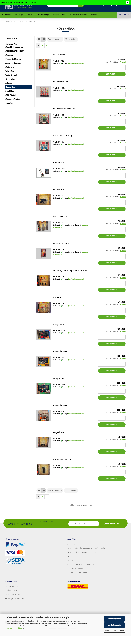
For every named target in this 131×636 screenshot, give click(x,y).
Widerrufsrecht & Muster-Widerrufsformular (87, 548)
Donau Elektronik (13, 59)
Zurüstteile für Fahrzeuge (38, 15)
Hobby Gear (10, 87)
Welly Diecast (11, 75)
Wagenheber (59, 432)
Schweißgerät (59, 55)
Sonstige (9, 103)
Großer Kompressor (62, 459)
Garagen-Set (58, 324)
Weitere (94, 15)
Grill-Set (57, 297)
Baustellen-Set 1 (60, 405)
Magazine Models (12, 99)
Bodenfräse (58, 162)
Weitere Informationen (114, 630)
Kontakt (73, 544)
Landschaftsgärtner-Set (64, 108)
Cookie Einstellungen (78, 573)
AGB (71, 560)
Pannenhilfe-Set (60, 82)
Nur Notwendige (114, 625)
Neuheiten (124, 15)
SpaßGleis (9, 91)
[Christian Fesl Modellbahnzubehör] (19, 6)
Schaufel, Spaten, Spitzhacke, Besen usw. (72, 270)
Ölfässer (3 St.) (60, 216)
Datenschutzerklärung (14, 628)
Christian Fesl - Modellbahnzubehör (14, 45)
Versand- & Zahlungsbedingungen (83, 552)
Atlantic (8, 83)
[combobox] (55, 39)
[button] (38, 39)
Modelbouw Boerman (14, 51)
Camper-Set (58, 378)
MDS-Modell (10, 95)
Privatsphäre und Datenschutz (82, 565)
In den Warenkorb (112, 74)
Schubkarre (58, 189)
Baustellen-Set (60, 351)
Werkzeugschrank (61, 243)
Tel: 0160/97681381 (15, 594)
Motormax (9, 67)
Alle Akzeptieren (114, 619)
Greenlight (10, 79)
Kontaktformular (12, 586)
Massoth (9, 55)
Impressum (74, 556)
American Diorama (13, 63)
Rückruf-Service (76, 569)
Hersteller (6, 15)
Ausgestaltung (59, 15)
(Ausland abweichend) (76, 63)
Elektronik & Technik (78, 15)
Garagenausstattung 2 (63, 135)
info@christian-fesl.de (17, 599)
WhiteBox (9, 71)
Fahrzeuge (18, 15)
